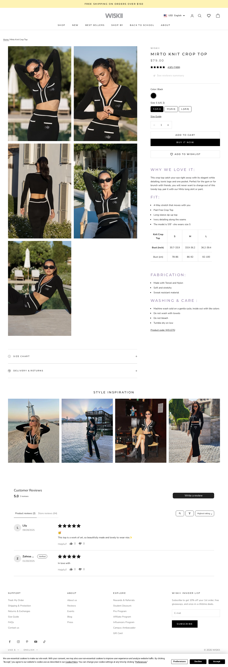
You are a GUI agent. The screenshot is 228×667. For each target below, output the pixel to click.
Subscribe (185, 623)
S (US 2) (157, 108)
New (75, 25)
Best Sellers (95, 25)
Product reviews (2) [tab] (25, 513)
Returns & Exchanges (19, 611)
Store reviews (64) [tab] (47, 513)
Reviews (71, 605)
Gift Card (118, 633)
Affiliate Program (122, 616)
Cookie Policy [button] (71, 662)
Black (153, 96)
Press (70, 622)
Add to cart (185, 135)
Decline (198, 661)
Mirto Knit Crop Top (19, 39)
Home (6, 39)
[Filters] (189, 513)
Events (70, 611)
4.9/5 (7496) (174, 67)
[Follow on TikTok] (44, 641)
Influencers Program (123, 622)
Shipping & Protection (19, 605)
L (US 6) (185, 108)
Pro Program (120, 611)
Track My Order (16, 600)
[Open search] (180, 513)
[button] (208, 15)
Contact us (13, 627)
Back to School (142, 25)
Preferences (179, 661)
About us (72, 600)
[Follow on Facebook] (9, 641)
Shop (61, 25)
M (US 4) (171, 108)
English (29, 650)
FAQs (11, 622)
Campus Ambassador (124, 627)
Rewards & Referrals (124, 600)
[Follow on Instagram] (18, 641)
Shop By (117, 25)
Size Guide (13, 616)
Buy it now (185, 142)
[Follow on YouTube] (35, 641)
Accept (216, 661)
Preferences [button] (141, 662)
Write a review (193, 495)
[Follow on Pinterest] (27, 641)
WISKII (155, 48)
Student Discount (122, 605)
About (165, 25)
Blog (69, 616)
